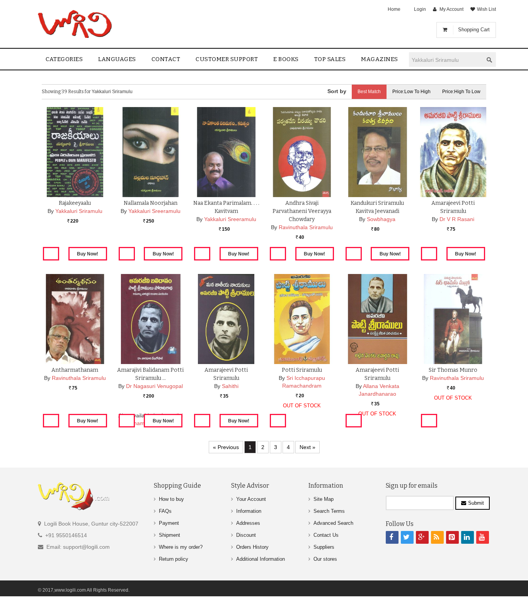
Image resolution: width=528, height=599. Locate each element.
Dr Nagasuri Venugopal (154, 386)
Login (420, 9)
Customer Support (227, 59)
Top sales (330, 59)
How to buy (171, 499)
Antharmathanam (74, 370)
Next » (307, 447)
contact (166, 59)
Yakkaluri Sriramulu (78, 211)
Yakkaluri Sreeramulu (154, 211)
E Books (286, 59)
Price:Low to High (411, 91)
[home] (75, 24)
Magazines (379, 59)
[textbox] (446, 59)
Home (394, 9)
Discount (246, 535)
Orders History (252, 547)
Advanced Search (333, 523)
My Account (451, 9)
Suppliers (323, 547)
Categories (64, 59)
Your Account (251, 499)
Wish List (486, 9)
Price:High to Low (461, 91)
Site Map (323, 499)
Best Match (369, 91)
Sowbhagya (381, 219)
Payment (169, 523)
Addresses (248, 523)
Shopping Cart (474, 29)
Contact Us (326, 535)
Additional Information (260, 559)
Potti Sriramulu (302, 370)
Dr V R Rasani (456, 219)
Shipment (169, 535)
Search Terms (329, 511)
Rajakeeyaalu (75, 203)
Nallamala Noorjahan (150, 203)
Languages (117, 59)
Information (248, 511)
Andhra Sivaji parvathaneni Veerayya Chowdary (302, 211)
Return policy (173, 559)
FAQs (165, 511)
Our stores (325, 559)
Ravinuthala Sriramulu (306, 227)
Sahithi (230, 386)
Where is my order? (181, 547)
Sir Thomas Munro (453, 370)
